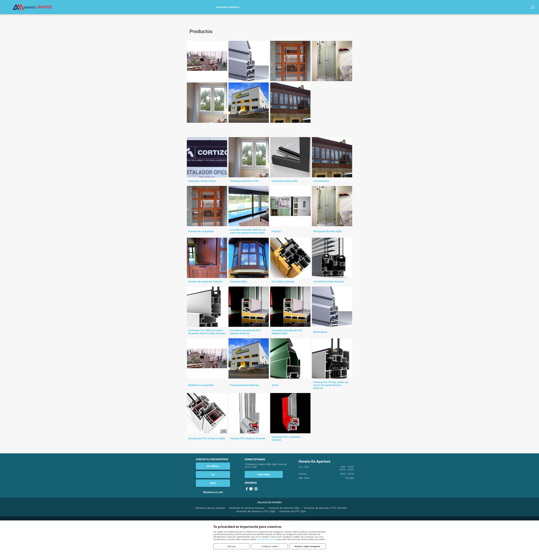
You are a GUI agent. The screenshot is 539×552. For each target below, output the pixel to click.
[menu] (532, 7)
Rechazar (231, 546)
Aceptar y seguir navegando (307, 546)
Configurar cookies (269, 546)
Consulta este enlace (266, 539)
